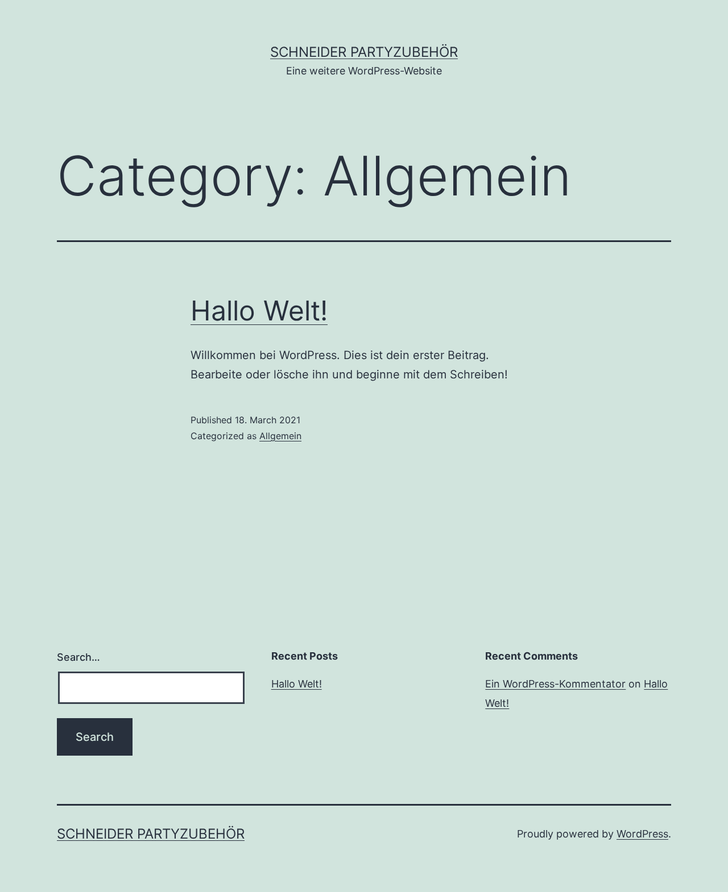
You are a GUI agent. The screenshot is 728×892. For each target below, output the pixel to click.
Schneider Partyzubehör (364, 52)
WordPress (642, 834)
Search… (78, 657)
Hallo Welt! (259, 310)
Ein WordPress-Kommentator (555, 684)
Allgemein (280, 435)
